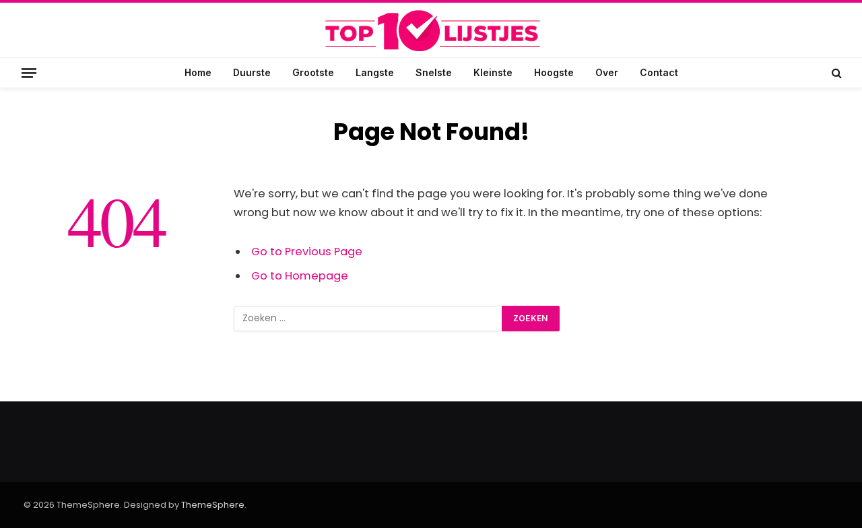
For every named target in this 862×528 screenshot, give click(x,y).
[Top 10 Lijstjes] (431, 31)
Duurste (252, 72)
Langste (375, 72)
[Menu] (29, 72)
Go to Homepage (299, 276)
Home (198, 72)
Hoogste (554, 72)
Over (606, 72)
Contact (659, 72)
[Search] (835, 73)
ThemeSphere (212, 504)
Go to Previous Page (306, 251)
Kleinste (492, 72)
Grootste (313, 72)
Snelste (434, 72)
